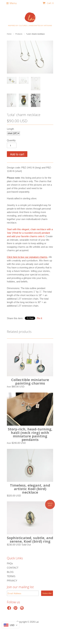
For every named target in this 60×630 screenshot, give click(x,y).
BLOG (10, 572)
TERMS (11, 576)
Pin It (39, 318)
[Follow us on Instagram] (22, 609)
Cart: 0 (50, 3)
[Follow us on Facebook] (9, 609)
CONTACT (12, 567)
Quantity (11, 140)
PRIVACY (12, 580)
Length (10, 128)
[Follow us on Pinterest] (16, 609)
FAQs (10, 563)
